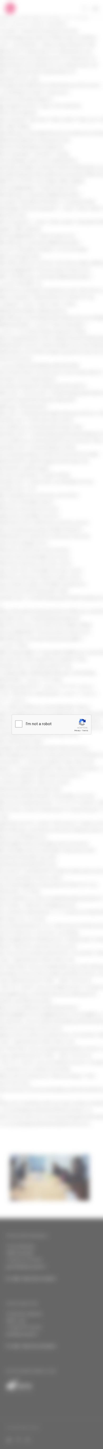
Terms (85, 730)
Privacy (77, 730)
